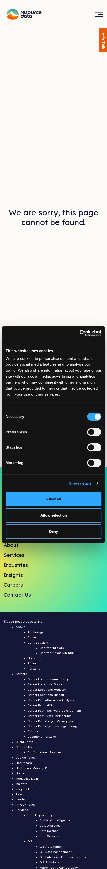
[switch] (94, 432)
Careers (13, 585)
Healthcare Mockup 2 (31, 768)
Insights (13, 575)
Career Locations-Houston (47, 689)
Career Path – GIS (40, 705)
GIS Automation (51, 846)
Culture (33, 731)
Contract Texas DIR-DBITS (58, 653)
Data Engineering (40, 815)
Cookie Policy (25, 757)
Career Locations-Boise (45, 684)
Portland (34, 668)
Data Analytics (50, 825)
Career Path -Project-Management (52, 721)
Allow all (53, 499)
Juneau (33, 663)
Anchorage (36, 632)
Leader (21, 799)
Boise (32, 637)
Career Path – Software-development (54, 710)
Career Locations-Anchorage (49, 679)
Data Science (49, 831)
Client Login (24, 742)
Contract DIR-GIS (52, 648)
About (11, 545)
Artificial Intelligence (55, 820)
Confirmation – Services (45, 752)
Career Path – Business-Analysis (51, 700)
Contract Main (38, 642)
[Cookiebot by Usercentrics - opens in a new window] (79, 333)
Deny (53, 531)
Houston (34, 658)
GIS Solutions (49, 862)
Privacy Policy (25, 804)
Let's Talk (103, 39)
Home (20, 773)
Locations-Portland (42, 736)
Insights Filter (26, 789)
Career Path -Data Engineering (49, 716)
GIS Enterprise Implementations (63, 857)
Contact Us (17, 595)
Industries (16, 565)
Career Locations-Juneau (46, 695)
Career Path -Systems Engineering (52, 726)
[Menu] (99, 14)
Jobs (19, 794)
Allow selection (53, 515)
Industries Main (27, 778)
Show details (80, 483)
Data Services (49, 836)
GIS (30, 841)
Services (14, 555)
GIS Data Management (56, 852)
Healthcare (24, 763)
